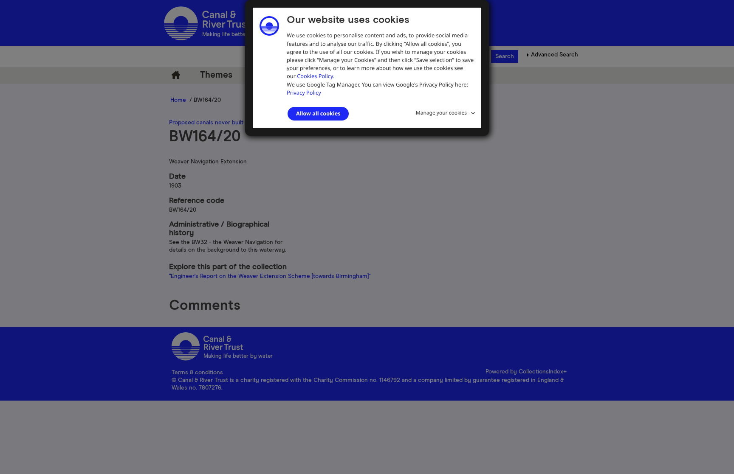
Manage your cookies (441, 112)
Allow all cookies (318, 113)
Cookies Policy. (315, 76)
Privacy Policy (304, 92)
